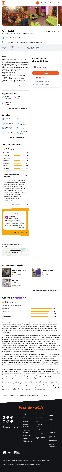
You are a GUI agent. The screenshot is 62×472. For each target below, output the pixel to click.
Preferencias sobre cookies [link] (32, 464)
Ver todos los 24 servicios (21, 38)
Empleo (51, 427)
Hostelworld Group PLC (52, 418)
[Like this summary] (23, 204)
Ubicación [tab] (20, 48)
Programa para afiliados (53, 441)
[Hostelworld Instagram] (11, 417)
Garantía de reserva (39, 425)
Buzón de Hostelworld (52, 445)
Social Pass (39, 417)
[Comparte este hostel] (58, 25)
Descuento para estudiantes (40, 437)
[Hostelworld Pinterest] (7, 421)
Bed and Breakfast (26, 425)
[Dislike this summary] (27, 204)
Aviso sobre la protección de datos (12, 460)
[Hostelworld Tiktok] (11, 421)
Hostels (25, 417)
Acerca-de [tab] (4, 47)
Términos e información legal (31, 460)
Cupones (42, 460)
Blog (37, 421)
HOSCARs (38, 429)
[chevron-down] (24, 304)
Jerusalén (5, 33)
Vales (48, 460)
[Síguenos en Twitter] (7, 417)
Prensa (50, 423)
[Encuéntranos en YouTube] (4, 421)
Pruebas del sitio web (9, 464)
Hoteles (25, 421)
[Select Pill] (37, 3)
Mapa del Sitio (20, 464)
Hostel (4, 28)
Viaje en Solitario (40, 433)
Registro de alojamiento (52, 436)
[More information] (26, 175)
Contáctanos (26, 435)
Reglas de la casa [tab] (12, 48)
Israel (10, 33)
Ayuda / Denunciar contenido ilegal (27, 440)
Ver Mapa (17, 33)
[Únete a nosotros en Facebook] (4, 417)
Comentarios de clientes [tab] (30, 47)
